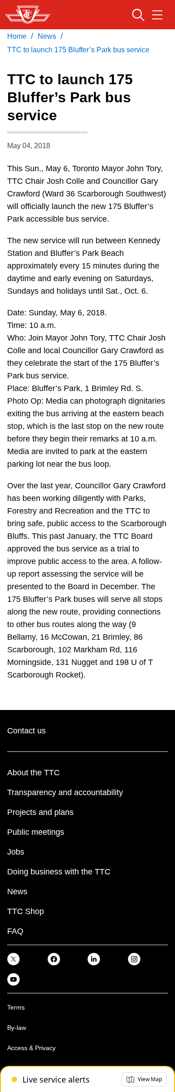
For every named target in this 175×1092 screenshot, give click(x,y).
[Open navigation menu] (157, 15)
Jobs (15, 851)
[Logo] (28, 14)
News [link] (47, 36)
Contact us (26, 730)
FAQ (15, 931)
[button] (144, 1079)
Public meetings (35, 832)
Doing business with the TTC (58, 871)
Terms (16, 1007)
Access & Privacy (31, 1047)
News (17, 891)
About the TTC (33, 772)
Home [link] (16, 36)
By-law (16, 1027)
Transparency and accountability (65, 792)
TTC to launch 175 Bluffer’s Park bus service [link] (78, 50)
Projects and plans (40, 812)
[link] (13, 958)
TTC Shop (25, 911)
